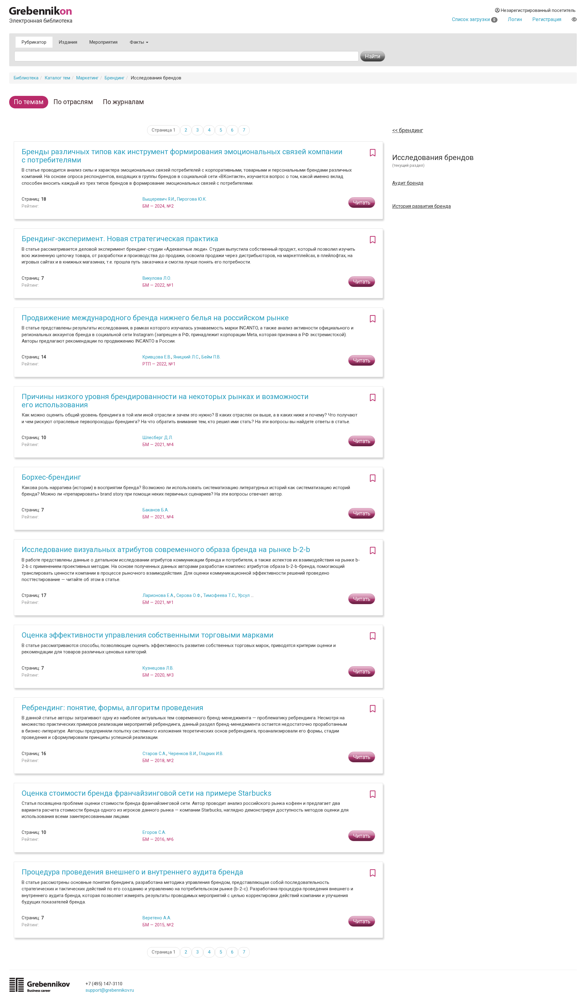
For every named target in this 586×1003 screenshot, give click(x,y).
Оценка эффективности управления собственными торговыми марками (147, 635)
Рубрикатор (34, 42)
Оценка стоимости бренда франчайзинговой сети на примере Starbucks (146, 793)
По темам (29, 102)
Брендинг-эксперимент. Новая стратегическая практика (120, 238)
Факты (137, 42)
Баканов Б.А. (156, 509)
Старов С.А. (154, 753)
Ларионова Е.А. (158, 595)
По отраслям (73, 102)
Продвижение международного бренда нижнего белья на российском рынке (155, 318)
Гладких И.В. (211, 753)
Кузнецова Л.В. (158, 668)
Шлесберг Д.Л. (158, 437)
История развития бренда (421, 206)
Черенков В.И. (182, 753)
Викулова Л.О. (157, 278)
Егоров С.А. (154, 832)
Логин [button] (515, 19)
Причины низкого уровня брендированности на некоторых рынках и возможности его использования (165, 400)
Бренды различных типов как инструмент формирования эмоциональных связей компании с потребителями (182, 155)
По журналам (123, 102)
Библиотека (26, 78)
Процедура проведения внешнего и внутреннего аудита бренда (132, 872)
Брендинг (115, 78)
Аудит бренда (407, 183)
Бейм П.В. (211, 356)
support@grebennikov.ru (109, 990)
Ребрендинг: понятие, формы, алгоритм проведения (112, 707)
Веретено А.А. (157, 917)
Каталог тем (57, 78)
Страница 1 (163, 130)
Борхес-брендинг (51, 477)
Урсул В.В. (248, 595)
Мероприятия (103, 42)
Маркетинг (87, 78)
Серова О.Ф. (188, 595)
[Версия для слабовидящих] (574, 19)
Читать (361, 202)
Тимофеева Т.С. (219, 595)
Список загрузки (473, 19)
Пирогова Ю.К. (192, 199)
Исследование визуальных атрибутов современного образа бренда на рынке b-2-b (166, 549)
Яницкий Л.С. (186, 356)
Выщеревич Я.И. (159, 199)
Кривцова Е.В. (157, 356)
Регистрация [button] (546, 19)
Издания (68, 42)
